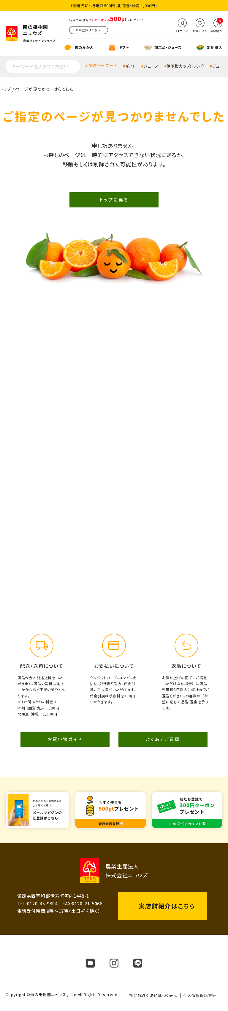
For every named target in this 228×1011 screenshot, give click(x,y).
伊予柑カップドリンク (185, 66)
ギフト (130, 66)
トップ (5, 89)
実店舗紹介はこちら (167, 905)
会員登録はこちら (87, 30)
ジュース (151, 66)
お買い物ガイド (65, 739)
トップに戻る (114, 199)
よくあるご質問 (163, 739)
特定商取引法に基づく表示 (153, 995)
